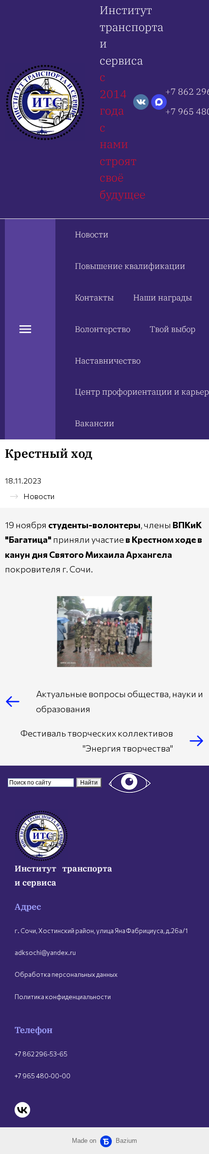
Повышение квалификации (130, 266)
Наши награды (162, 297)
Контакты (94, 297)
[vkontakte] (141, 102)
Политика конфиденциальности (63, 997)
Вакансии (94, 423)
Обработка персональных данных (66, 974)
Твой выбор (172, 329)
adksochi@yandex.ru (45, 952)
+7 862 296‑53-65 (41, 1054)
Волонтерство (102, 329)
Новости (91, 234)
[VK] (22, 1110)
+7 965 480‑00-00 (42, 1076)
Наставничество (107, 360)
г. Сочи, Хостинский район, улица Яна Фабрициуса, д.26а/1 (101, 931)
